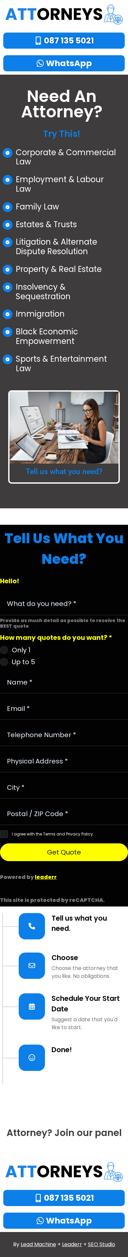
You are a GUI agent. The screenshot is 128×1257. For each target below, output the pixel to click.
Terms (49, 834)
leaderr (46, 877)
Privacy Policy (79, 834)
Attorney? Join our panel (64, 1132)
